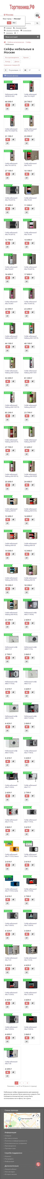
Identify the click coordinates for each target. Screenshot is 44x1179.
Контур (7, 61)
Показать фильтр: (12, 76)
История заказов (11, 1174)
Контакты (9, 33)
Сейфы (28, 42)
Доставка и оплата (11, 1138)
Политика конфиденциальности (16, 1141)
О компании (27, 30)
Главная (9, 28)
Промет (26, 57)
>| (27, 1083)
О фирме (8, 1136)
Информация (9, 1161)
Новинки (8, 1156)
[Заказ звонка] (38, 1164)
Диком (17, 61)
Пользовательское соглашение (16, 1143)
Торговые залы (10, 1148)
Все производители (12, 57)
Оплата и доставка (12, 30)
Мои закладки (10, 1172)
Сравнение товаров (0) (12, 65)
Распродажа (9, 1159)
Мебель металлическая (16, 42)
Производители (20, 28)
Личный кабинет (10, 1169)
